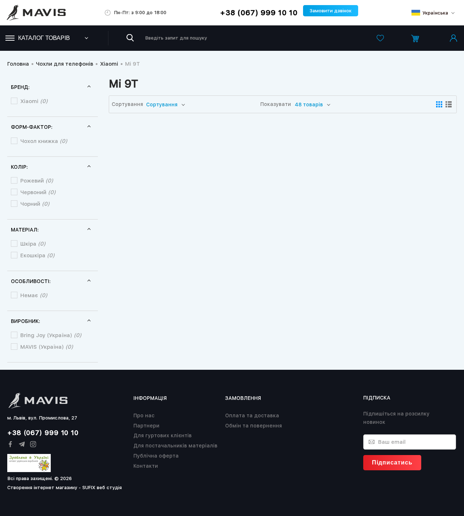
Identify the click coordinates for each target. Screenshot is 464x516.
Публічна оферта (156, 456)
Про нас (143, 415)
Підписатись (392, 462)
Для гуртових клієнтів (162, 435)
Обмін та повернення (253, 426)
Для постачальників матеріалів (175, 446)
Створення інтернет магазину (42, 487)
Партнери (146, 426)
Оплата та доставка (252, 415)
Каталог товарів (44, 38)
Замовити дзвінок (331, 10)
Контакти (145, 466)
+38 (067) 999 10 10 (259, 12)
